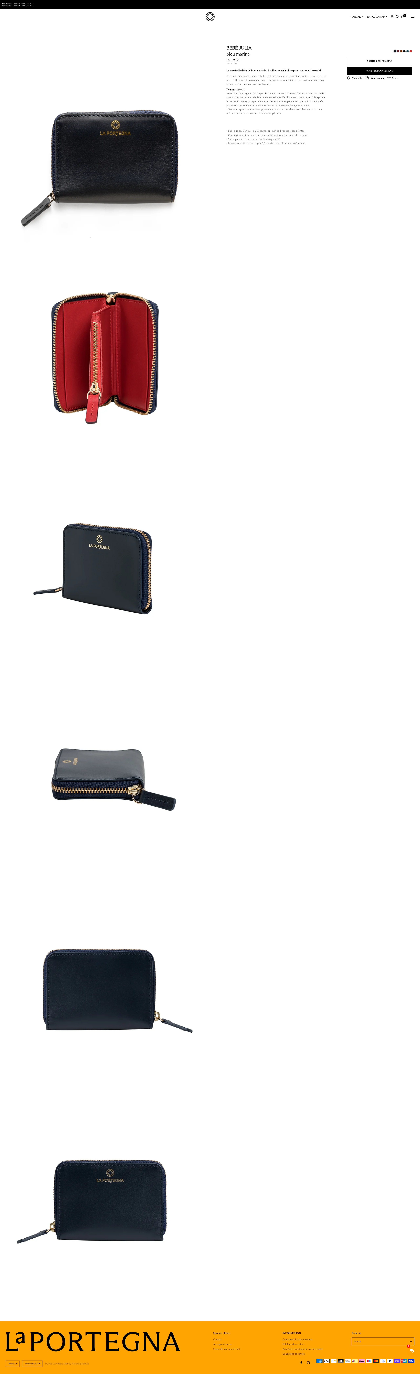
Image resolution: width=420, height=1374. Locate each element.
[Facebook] (301, 1362)
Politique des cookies (293, 1344)
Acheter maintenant (379, 70)
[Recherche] (397, 16)
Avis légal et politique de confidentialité (303, 1348)
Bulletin (356, 1333)
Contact (217, 1339)
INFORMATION (292, 1333)
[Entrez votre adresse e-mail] (411, 1341)
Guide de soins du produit (226, 1348)
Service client (221, 1333)
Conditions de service (294, 1353)
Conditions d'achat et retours (297, 1339)
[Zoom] (203, 49)
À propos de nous (222, 1344)
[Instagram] (308, 1362)
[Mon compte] (392, 16)
